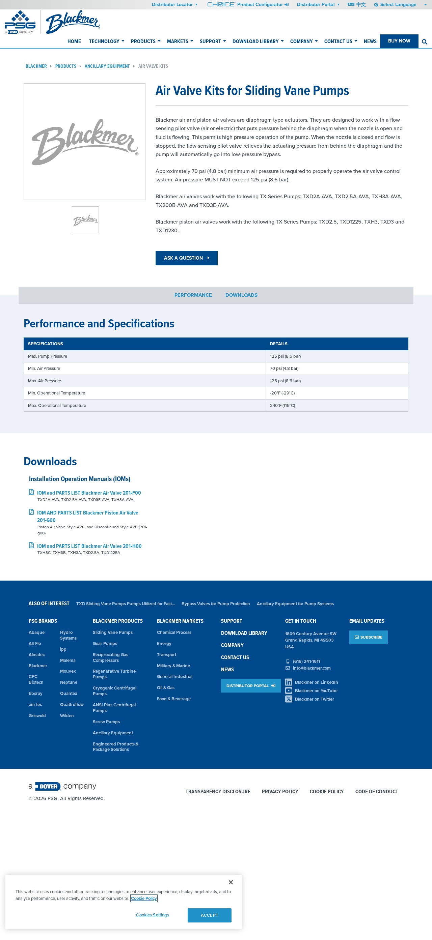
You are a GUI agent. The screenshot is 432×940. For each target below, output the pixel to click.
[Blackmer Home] (84, 22)
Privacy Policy (280, 791)
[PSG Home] (23, 22)
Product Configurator (260, 4)
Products (143, 41)
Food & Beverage (174, 699)
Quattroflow (71, 704)
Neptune (68, 682)
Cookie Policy (327, 791)
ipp (63, 649)
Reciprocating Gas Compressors (110, 657)
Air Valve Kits (153, 66)
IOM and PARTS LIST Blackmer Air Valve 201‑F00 (89, 493)
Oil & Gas (165, 687)
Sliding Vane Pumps (113, 632)
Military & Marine (173, 666)
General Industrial (174, 676)
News (370, 41)
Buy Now (399, 40)
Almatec (37, 654)
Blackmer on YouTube (316, 690)
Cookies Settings (152, 915)
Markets (177, 41)
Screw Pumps (106, 721)
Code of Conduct (376, 791)
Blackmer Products (118, 621)
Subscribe (371, 637)
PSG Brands (43, 621)
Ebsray (36, 693)
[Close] (230, 882)
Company (301, 41)
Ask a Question (184, 258)
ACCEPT (209, 915)
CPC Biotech (36, 679)
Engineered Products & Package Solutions (115, 747)
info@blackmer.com (312, 668)
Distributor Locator (173, 4)
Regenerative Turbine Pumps (114, 674)
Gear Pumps (105, 643)
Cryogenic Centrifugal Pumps (114, 691)
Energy (164, 643)
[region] (123, 902)
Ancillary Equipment (107, 66)
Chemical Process (174, 632)
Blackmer (36, 66)
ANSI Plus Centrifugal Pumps (114, 708)
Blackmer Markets (180, 621)
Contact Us (338, 41)
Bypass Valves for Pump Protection (216, 603)
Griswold (37, 715)
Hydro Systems (68, 635)
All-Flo (35, 643)
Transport (166, 654)
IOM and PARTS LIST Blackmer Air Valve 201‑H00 (89, 546)
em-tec (35, 704)
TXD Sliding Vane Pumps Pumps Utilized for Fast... (125, 603)
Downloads (241, 295)
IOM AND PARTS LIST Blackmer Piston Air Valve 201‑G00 (87, 516)
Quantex (68, 693)
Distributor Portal (316, 4)
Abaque (37, 632)
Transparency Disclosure (218, 791)
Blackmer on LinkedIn (316, 682)
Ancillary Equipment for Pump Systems (295, 603)
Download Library (256, 41)
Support (210, 41)
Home (74, 41)
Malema (68, 660)
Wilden (67, 715)
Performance (193, 295)
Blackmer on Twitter (314, 699)
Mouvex (68, 671)
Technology (104, 41)
